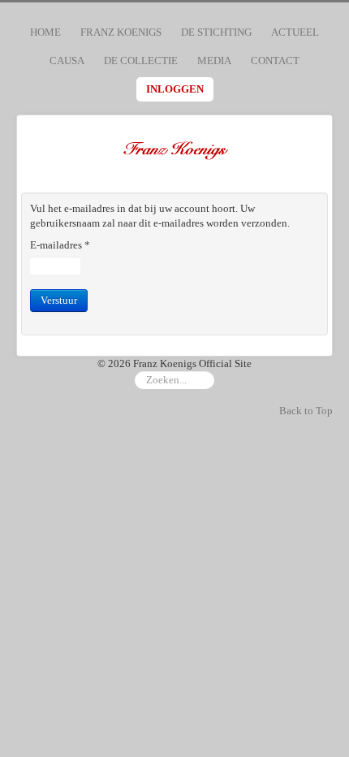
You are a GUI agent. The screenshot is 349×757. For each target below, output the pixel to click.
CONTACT (275, 60)
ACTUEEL (295, 32)
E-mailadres (60, 245)
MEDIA (214, 60)
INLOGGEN (175, 89)
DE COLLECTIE (141, 60)
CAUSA (67, 60)
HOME (45, 32)
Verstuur (59, 300)
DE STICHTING (216, 32)
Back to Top (306, 410)
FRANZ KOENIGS (121, 32)
